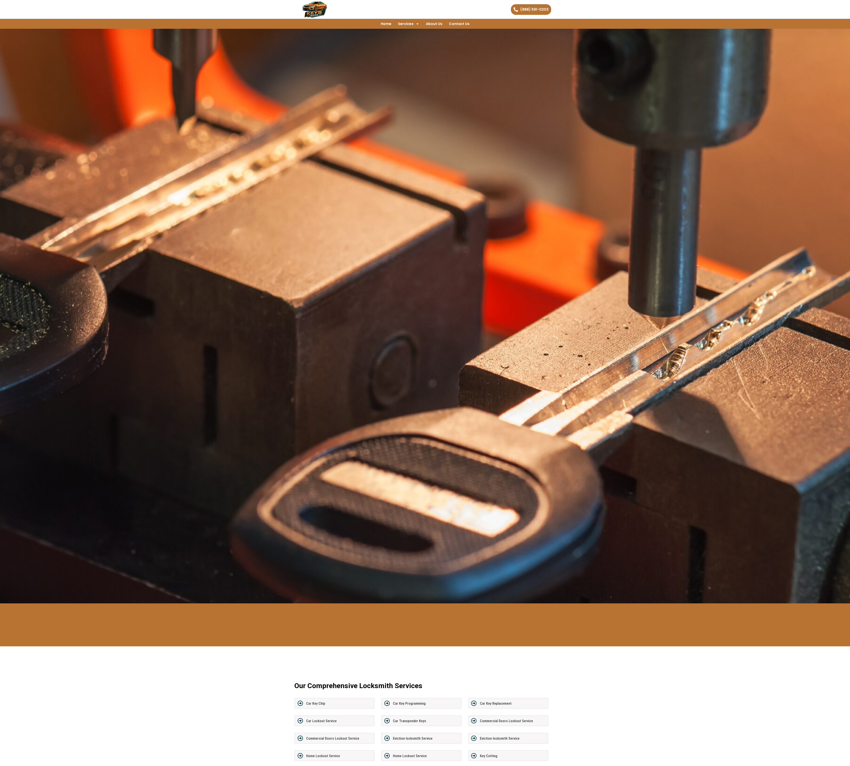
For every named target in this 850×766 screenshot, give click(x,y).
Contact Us (459, 23)
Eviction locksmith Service (413, 738)
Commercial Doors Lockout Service (506, 721)
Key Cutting (488, 756)
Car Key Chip (315, 703)
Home (386, 23)
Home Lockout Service (323, 756)
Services (405, 23)
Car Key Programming (409, 703)
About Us (434, 23)
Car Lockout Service (321, 721)
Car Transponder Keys (409, 721)
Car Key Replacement (496, 703)
